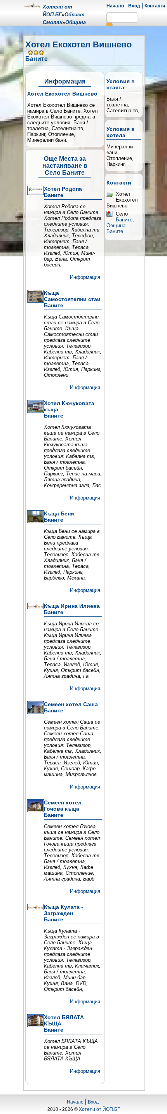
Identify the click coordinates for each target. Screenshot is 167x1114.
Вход (134, 6)
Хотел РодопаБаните (63, 192)
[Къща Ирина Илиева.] (34, 606)
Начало (115, 6)
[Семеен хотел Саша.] (34, 708)
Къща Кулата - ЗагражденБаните (63, 913)
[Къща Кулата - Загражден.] (34, 907)
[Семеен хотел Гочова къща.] (34, 806)
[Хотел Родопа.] (34, 191)
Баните (124, 220)
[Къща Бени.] (34, 517)
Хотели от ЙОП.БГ (99, 1109)
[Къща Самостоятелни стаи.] (34, 297)
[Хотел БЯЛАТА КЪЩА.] (34, 1021)
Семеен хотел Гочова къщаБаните (63, 808)
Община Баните (115, 228)
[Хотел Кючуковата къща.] (34, 407)
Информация (85, 277)
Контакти (154, 6)
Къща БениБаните (59, 516)
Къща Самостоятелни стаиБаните (72, 299)
